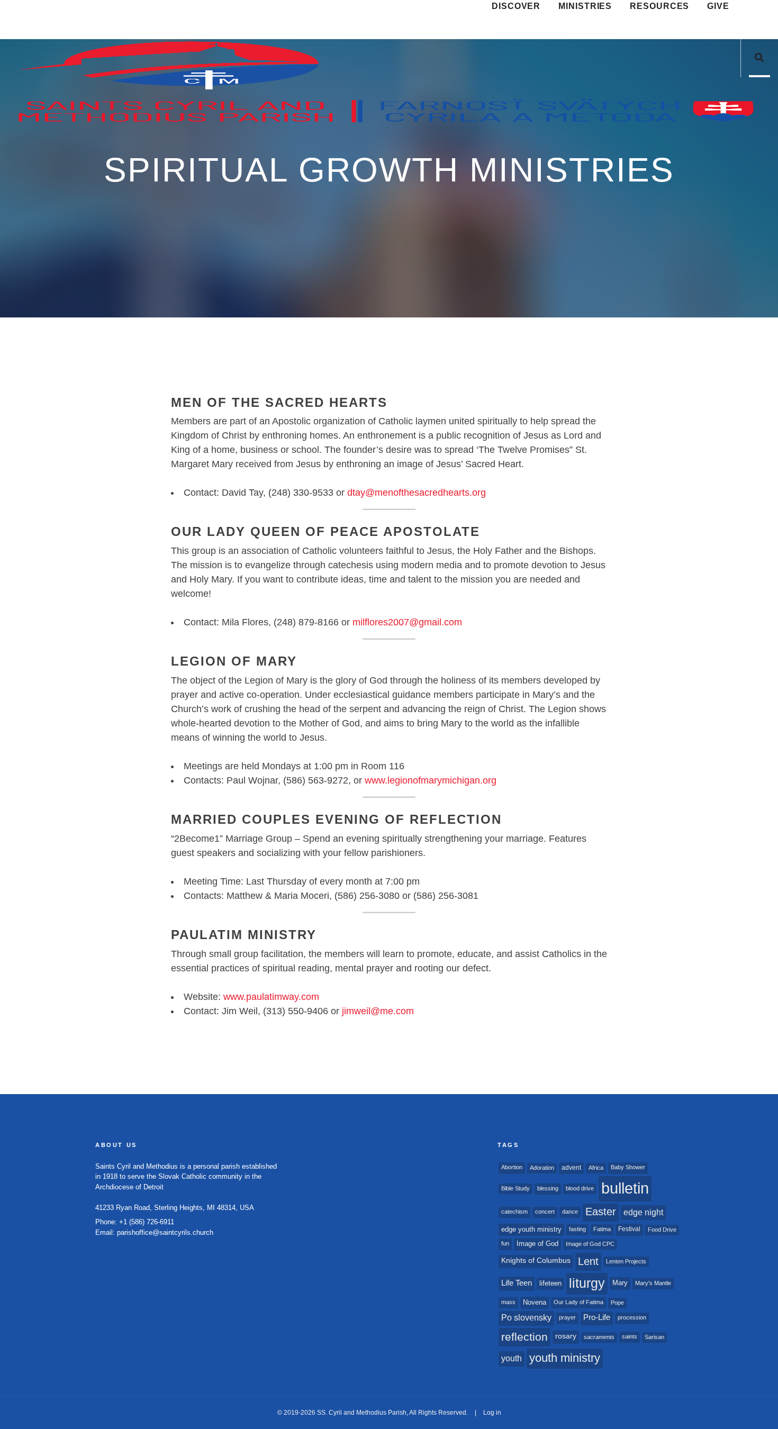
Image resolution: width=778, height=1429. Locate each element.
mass (508, 1302)
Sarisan (654, 1337)
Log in (492, 1412)
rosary (565, 1336)
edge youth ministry (531, 1229)
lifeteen (550, 1283)
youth (511, 1358)
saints (629, 1336)
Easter (600, 1211)
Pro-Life (596, 1317)
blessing (547, 1188)
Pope (617, 1302)
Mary (620, 1283)
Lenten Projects (626, 1261)
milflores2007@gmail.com (407, 622)
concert (545, 1211)
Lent (588, 1261)
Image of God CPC (590, 1244)
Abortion (511, 1167)
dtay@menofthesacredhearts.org (416, 492)
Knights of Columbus (536, 1260)
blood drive (580, 1188)
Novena (534, 1302)
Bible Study (515, 1188)
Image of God (537, 1244)
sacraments (599, 1337)
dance (570, 1211)
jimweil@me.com (378, 1011)
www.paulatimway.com (271, 996)
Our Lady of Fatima (578, 1302)
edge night (643, 1212)
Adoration (542, 1167)
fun (505, 1243)
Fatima (602, 1229)
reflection (524, 1337)
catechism (514, 1211)
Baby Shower (628, 1167)
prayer (567, 1317)
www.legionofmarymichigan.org (430, 780)
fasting (577, 1229)
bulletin (625, 1188)
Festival (629, 1229)
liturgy (587, 1283)
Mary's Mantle (653, 1283)
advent (571, 1167)
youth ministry (564, 1357)
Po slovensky (526, 1317)
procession (632, 1317)
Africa (596, 1167)
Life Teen (516, 1283)
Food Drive (662, 1229)
